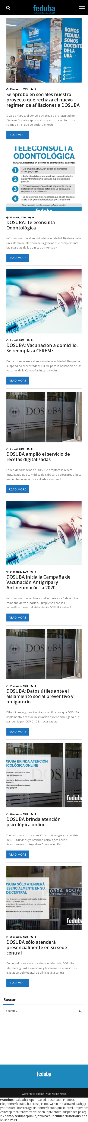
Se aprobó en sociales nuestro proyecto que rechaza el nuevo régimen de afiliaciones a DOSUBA (43, 100)
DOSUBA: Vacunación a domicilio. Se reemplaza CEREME (42, 348)
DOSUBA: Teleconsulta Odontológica (30, 225)
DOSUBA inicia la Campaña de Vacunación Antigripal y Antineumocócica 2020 (38, 582)
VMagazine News (56, 1094)
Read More (17, 135)
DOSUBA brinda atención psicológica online (33, 822)
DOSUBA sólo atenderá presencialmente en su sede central (36, 948)
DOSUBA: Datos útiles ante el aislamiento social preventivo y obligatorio (39, 696)
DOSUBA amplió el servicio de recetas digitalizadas (38, 456)
